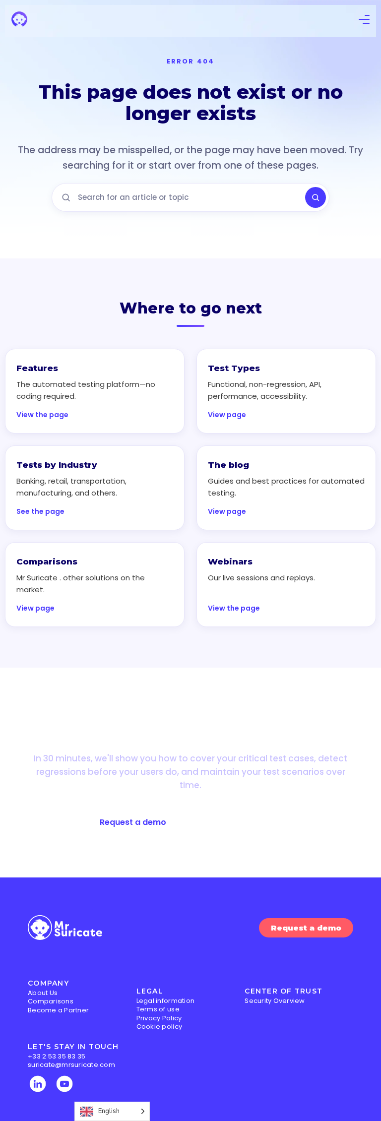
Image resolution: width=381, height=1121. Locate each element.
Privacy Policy (159, 1018)
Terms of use (158, 1009)
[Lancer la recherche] (315, 197)
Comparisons (50, 1001)
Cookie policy (159, 1026)
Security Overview (275, 1000)
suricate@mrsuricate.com (71, 1064)
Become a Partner (58, 1010)
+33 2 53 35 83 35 (56, 1056)
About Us (43, 992)
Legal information (165, 1000)
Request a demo (133, 822)
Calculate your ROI (244, 822)
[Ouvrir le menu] (364, 21)
